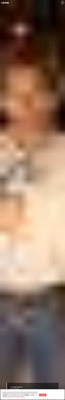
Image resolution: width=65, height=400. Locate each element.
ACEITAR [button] (43, 395)
